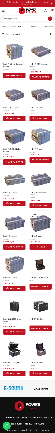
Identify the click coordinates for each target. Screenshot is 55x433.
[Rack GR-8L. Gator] (41, 306)
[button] (41, 77)
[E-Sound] (14, 388)
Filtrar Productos (12, 34)
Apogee (6, 69)
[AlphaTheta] (41, 388)
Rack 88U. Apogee (10, 278)
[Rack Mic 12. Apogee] (14, 350)
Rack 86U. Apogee (37, 236)
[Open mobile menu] (3, 10)
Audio (11, 26)
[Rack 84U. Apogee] (14, 223)
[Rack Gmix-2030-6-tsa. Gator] (14, 306)
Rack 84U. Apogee (10, 236)
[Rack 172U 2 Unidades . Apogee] (41, 51)
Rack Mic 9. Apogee (37, 363)
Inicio (4, 26)
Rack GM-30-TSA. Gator (39, 278)
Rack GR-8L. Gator (37, 319)
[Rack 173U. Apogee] (14, 95)
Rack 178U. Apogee (37, 149)
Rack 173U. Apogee (10, 108)
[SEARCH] (50, 18)
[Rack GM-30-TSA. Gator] (41, 265)
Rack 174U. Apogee (37, 108)
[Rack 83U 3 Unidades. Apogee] (41, 180)
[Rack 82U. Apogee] (14, 180)
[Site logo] (28, 10)
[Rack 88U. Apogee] (14, 265)
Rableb (47, 430)
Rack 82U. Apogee (10, 193)
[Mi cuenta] (45, 10)
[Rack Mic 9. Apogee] (41, 350)
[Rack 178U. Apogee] (41, 136)
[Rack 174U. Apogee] (41, 95)
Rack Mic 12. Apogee (11, 363)
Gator (31, 280)
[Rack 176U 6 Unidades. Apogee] (14, 136)
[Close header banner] (51, 3)
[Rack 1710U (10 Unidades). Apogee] (14, 51)
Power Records (11, 430)
